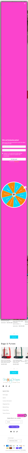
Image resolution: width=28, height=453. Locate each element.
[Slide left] (11, 333)
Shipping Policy (6, 404)
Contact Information (7, 400)
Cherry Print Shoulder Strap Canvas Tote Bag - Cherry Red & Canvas (6, 361)
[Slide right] (16, 333)
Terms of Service (6, 413)
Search (4, 397)
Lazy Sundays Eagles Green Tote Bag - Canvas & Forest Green (19, 361)
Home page (5, 394)
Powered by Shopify (18, 450)
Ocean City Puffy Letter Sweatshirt (18, 322)
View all (14, 337)
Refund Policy (6, 407)
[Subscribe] (20, 422)
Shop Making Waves (11, 450)
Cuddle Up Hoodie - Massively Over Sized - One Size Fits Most (6, 319)
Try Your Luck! (14, 159)
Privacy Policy (6, 410)
